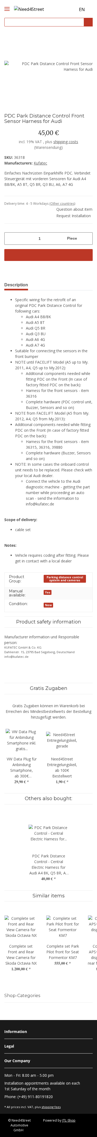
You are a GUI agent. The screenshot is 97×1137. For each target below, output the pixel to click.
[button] (61, 9)
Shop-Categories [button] (22, 995)
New (48, 605)
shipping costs (65, 141)
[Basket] (71, 9)
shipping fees (51, 1107)
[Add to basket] (48, 255)
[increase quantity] (86, 238)
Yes (47, 592)
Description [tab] (16, 285)
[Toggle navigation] (7, 4)
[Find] (88, 22)
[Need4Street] (29, 8)
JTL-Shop (68, 1120)
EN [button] (82, 9)
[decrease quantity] (10, 238)
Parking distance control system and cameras (65, 578)
